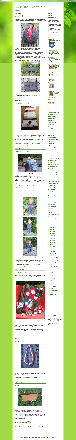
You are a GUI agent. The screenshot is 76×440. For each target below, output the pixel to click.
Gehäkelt (18, 341)
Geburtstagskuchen (53, 139)
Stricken (50, 204)
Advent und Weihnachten (54, 109)
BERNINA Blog (53, 50)
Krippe (49, 168)
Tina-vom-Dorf (53, 64)
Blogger (54, 437)
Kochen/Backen (52, 164)
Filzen (49, 133)
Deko (49, 128)
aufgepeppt (51, 116)
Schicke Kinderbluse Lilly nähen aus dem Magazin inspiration (54, 52)
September (54, 260)
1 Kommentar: (35, 421)
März (52, 288)
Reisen (50, 191)
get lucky (51, 91)
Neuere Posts (18, 426)
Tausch (50, 210)
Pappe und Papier (52, 181)
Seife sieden (51, 197)
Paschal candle (52, 183)
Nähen (20, 96)
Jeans (49, 154)
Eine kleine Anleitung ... (56, 84)
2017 (51, 240)
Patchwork (50, 185)
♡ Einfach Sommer (56, 93)
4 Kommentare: (36, 95)
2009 (52, 294)
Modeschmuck (26, 379)
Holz (49, 151)
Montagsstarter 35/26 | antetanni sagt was (55, 59)
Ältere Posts (42, 426)
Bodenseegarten (53, 99)
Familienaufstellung (22, 151)
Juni (52, 283)
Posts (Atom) (33, 429)
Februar (53, 290)
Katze (49, 156)
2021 (51, 233)
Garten (50, 135)
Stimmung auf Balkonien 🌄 (57, 44)
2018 (51, 238)
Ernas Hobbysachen (54, 83)
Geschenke (51, 141)
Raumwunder (19, 16)
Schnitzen (50, 195)
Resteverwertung (52, 193)
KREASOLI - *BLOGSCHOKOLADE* (54, 40)
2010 (51, 253)
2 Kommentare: (36, 143)
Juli (52, 264)
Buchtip (50, 126)
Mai (52, 284)
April (52, 286)
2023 (51, 229)
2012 (51, 250)
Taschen (24, 96)
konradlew (42, 437)
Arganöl (17, 329)
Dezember (53, 255)
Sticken (50, 200)
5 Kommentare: (36, 185)
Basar (49, 118)
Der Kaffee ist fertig (22, 103)
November (53, 257)
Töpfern (50, 212)
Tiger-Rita (39, 410)
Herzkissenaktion (52, 147)
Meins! (17, 385)
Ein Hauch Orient (21, 272)
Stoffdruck (51, 202)
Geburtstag (51, 137)
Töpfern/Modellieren (53, 214)
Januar (53, 292)
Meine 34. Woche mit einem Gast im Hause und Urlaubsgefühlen (55, 68)
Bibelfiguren (51, 122)
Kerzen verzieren (52, 158)
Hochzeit (50, 149)
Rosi (50, 15)
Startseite (17, 10)
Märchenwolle (51, 172)
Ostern (50, 179)
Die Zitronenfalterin (54, 74)
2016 (51, 242)
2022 (51, 231)
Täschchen (51, 206)
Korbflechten (51, 166)
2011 (51, 251)
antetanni (51, 57)
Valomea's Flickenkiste (52, 103)
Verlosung (50, 218)
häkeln (20, 379)
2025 (51, 225)
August (53, 262)
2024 (51, 227)
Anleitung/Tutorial (52, 114)
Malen (49, 170)
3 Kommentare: (36, 264)
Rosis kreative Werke (30, 7)
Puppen (20, 187)
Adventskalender (52, 112)
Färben (50, 131)
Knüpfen (50, 162)
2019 (51, 237)
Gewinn (50, 143)
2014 (51, 246)
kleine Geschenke (22, 145)
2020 (52, 235)
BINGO (50, 124)
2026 (51, 224)
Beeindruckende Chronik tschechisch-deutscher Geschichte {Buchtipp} (54, 77)
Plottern (50, 187)
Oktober (53, 259)
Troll (49, 216)
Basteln (50, 120)
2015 (51, 244)
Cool (16, 194)
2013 (51, 248)
